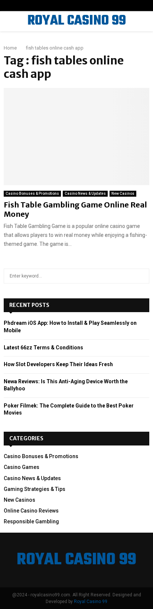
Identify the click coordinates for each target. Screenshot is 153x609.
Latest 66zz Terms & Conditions (43, 348)
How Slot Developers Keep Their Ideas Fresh (58, 364)
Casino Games (21, 467)
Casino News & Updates (85, 193)
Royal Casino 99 (90, 601)
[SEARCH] (141, 276)
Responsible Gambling (31, 521)
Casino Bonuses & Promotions (32, 193)
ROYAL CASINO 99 (76, 21)
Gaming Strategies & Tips (34, 489)
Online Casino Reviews (31, 511)
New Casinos (122, 193)
